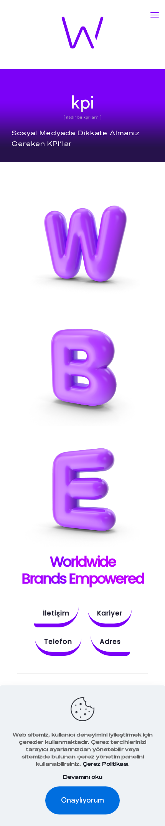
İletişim (56, 613)
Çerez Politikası (105, 764)
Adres (110, 641)
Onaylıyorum (82, 800)
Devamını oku (82, 777)
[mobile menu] (154, 15)
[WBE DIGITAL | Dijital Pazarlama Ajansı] (82, 32)
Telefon (58, 641)
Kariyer (109, 613)
